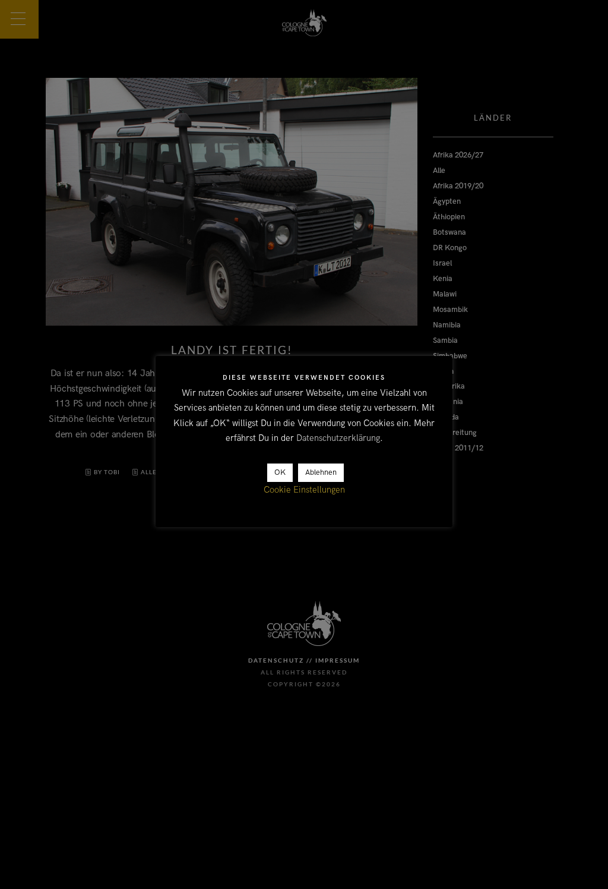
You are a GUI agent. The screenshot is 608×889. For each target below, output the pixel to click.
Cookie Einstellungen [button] (304, 489)
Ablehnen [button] (321, 472)
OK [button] (280, 472)
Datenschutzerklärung (338, 438)
